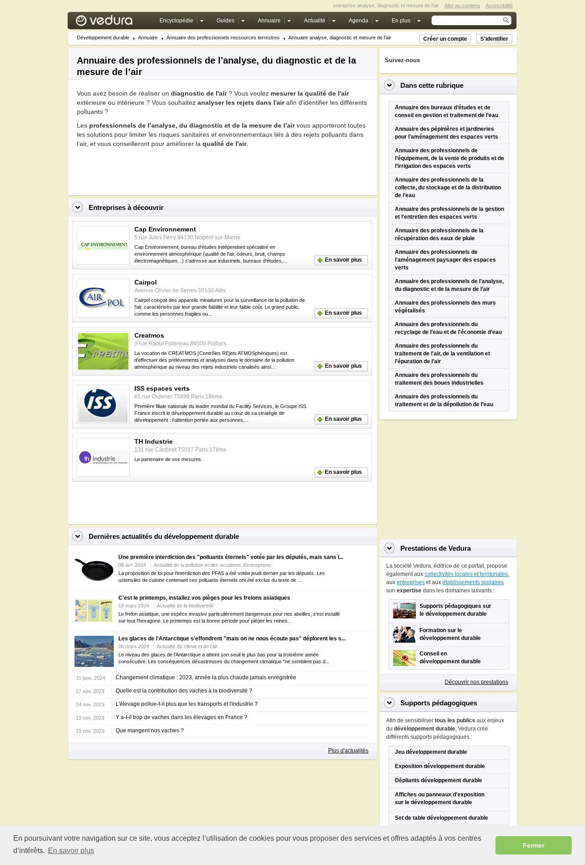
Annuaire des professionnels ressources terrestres (223, 37)
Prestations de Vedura (435, 548)
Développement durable (103, 37)
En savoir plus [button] (71, 850)
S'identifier (494, 39)
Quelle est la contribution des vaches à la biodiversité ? (184, 691)
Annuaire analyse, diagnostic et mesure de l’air (339, 37)
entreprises (411, 582)
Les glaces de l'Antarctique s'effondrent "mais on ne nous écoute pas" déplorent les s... (232, 638)
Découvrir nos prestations (476, 682)
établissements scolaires (473, 582)
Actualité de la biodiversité (185, 605)
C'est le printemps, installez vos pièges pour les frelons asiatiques (204, 598)
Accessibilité (499, 5)
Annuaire (148, 37)
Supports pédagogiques (438, 703)
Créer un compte (445, 39)
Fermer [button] (533, 845)
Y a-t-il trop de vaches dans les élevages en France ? (181, 717)
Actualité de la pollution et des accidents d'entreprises (212, 565)
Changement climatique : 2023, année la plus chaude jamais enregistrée (206, 677)
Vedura (115, 23)
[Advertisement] (184, 169)
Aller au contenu (462, 5)
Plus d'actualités (348, 750)
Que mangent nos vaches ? (150, 730)
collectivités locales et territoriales (466, 574)
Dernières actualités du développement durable (164, 536)
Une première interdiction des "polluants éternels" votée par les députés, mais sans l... (230, 557)
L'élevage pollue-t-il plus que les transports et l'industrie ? (187, 704)
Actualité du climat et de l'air (187, 646)
